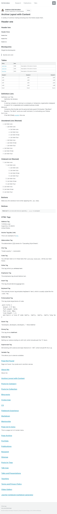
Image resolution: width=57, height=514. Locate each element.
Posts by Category (8, 384)
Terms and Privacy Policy (11, 484)
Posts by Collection (9, 389)
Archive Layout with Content (13, 378)
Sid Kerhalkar (5, 3)
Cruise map (6, 400)
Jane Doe (4, 68)
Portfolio (5, 441)
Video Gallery (6, 489)
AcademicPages (25, 510)
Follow (28, 10)
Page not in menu (8, 427)
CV (2, 405)
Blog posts (5, 394)
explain (17, 115)
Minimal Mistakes (37, 510)
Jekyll (20, 510)
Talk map (5, 468)
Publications (27, 3)
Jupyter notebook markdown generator (17, 495)
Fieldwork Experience (10, 411)
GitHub (9, 508)
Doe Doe (4, 71)
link (17, 236)
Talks (35, 3)
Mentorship (6, 421)
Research (18, 3)
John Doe (4, 66)
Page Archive (6, 436)
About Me (5, 370)
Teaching (5, 479)
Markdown (5, 416)
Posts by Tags (7, 462)
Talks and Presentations (11, 473)
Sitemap (4, 457)
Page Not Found (7, 361)
